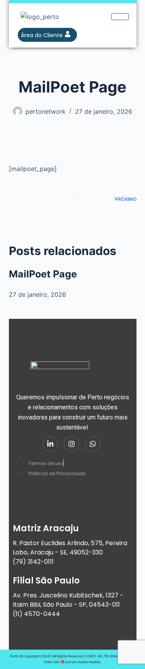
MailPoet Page (43, 274)
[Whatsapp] (93, 444)
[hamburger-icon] (120, 16)
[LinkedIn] (50, 444)
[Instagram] (71, 444)
